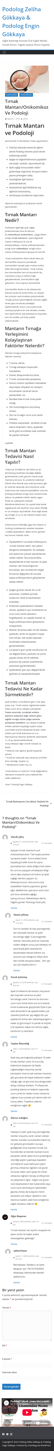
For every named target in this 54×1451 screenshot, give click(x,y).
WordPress (46, 1445)
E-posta (7, 1358)
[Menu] (4, 52)
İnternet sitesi (9, 1372)
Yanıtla (14, 908)
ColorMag (32, 1445)
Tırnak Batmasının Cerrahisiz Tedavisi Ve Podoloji (27, 803)
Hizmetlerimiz (11, 95)
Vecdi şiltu (17, 837)
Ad (4, 1345)
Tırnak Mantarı (26, 95)
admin (25, 119)
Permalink (48, 843)
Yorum (6, 1307)
